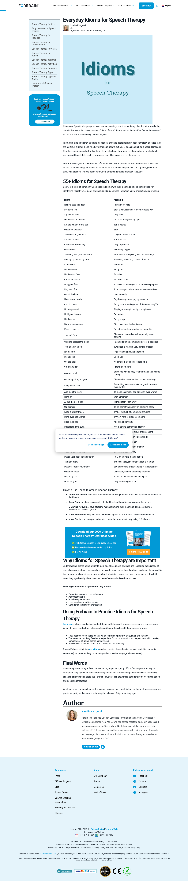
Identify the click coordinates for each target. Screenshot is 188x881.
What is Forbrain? (83, 6)
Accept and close (118, 445)
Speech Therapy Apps (42, 72)
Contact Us (99, 787)
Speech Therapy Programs (44, 68)
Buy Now (146, 5)
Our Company (100, 776)
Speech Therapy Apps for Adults (44, 77)
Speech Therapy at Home (44, 60)
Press (97, 781)
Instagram (143, 792)
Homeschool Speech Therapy (42, 84)
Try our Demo (61, 792)
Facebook (143, 776)
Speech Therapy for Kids (43, 24)
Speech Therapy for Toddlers (41, 36)
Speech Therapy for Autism (41, 54)
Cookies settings (96, 445)
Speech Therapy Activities (44, 64)
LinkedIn (143, 787)
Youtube (142, 781)
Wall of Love (100, 792)
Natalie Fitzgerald (92, 711)
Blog (57, 787)
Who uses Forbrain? (61, 6)
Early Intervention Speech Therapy (44, 29)
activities (94, 649)
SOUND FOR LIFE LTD (48, 854)
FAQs (57, 776)
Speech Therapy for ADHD (44, 48)
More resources (124, 6)
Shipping (59, 813)
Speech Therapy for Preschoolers (41, 43)
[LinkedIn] (103, 747)
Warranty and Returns (65, 807)
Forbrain (67, 624)
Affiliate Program (104, 6)
